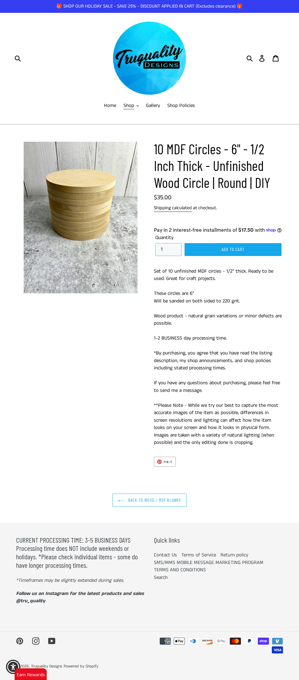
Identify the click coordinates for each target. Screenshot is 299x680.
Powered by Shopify (81, 666)
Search (161, 577)
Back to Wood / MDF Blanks (154, 500)
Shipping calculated (173, 208)
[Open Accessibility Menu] (13, 667)
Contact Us (165, 554)
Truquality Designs (46, 666)
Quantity (164, 237)
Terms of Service (198, 554)
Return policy (234, 554)
